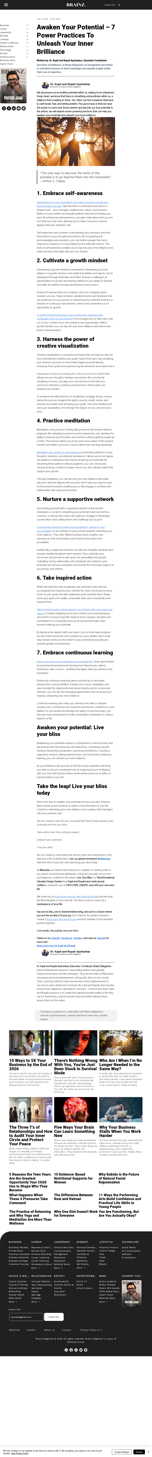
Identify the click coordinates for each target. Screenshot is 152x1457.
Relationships (7, 46)
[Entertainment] (27, 57)
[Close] (148, 1452)
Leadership (5, 32)
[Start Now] (30, 1073)
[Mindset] (27, 36)
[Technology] (27, 50)
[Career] (27, 29)
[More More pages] (39, 1268)
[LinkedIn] (14, 108)
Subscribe (110, 5)
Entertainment (7, 57)
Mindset (4, 36)
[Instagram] (4, 108)
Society (3, 53)
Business (4, 25)
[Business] (27, 25)
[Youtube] (19, 108)
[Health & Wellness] (27, 43)
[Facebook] (9, 108)
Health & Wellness (9, 43)
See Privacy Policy (19, 1453)
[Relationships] (27, 46)
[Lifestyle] (27, 39)
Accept (139, 1451)
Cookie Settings (121, 1451)
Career (3, 29)
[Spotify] (24, 108)
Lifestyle (4, 39)
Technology (5, 50)
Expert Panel (6, 64)
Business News (7, 60)
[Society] (27, 53)
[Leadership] (27, 32)
